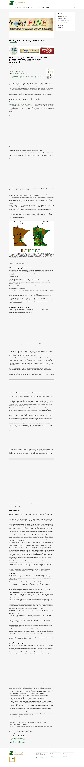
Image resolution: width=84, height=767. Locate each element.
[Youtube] (74, 7)
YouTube (51, 758)
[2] (9, 718)
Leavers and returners (62, 18)
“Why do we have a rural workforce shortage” (27, 77)
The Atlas (38, 7)
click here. (19, 68)
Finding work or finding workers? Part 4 (18, 742)
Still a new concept (61, 23)
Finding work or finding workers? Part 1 (18, 738)
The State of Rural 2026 (30, 7)
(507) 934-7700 (39, 756)
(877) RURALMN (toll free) (40, 757)
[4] (43, 608)
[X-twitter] (70, 7)
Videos (43, 7)
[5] (44, 616)
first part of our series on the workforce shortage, (20, 104)
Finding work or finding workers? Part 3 (18, 741)
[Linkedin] (72, 7)
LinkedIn (51, 756)
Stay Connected (65, 753)
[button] (73, 13)
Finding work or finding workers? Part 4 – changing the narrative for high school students (26, 76)
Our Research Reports (13, 7)
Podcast (47, 7)
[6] (33, 620)
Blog (24, 7)
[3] (44, 404)
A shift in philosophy (61, 27)
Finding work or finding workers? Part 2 (18, 739)
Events (20, 7)
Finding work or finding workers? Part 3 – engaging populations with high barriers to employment (28, 74)
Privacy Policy (65, 756)
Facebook (51, 753)
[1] (9, 716)
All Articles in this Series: (62, 16)
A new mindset (60, 25)
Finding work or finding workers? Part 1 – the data (19, 73)
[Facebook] (68, 7)
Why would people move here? (63, 20)
